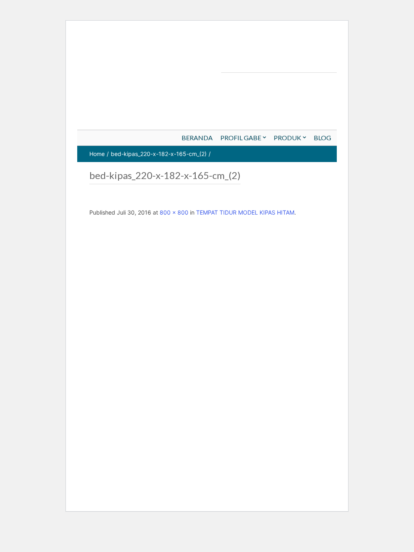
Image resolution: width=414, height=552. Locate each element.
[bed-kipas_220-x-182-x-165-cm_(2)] (233, 360)
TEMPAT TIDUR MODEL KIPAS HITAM (245, 212)
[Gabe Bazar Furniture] (283, 48)
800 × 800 (174, 212)
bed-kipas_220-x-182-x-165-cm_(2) (159, 153)
